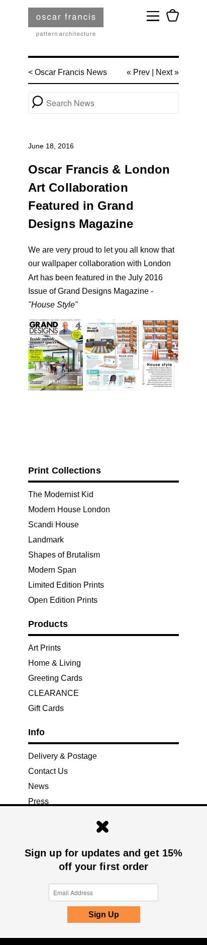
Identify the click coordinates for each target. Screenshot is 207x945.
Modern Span (52, 570)
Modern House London (69, 509)
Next (164, 72)
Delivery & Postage (62, 756)
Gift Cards (46, 708)
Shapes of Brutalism (64, 554)
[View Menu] (153, 15)
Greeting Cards (55, 678)
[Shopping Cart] (172, 15)
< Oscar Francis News (67, 72)
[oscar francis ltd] (66, 26)
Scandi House (53, 524)
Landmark (46, 539)
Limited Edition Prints (66, 585)
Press (38, 801)
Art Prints (44, 648)
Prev (141, 72)
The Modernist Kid (60, 494)
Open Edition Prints (62, 600)
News (38, 786)
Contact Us (48, 771)
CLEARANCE (53, 693)
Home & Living (54, 663)
